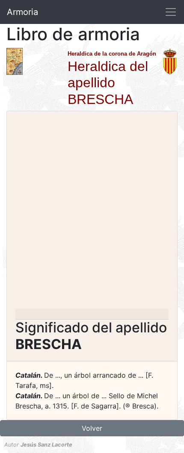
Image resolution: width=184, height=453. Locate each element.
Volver (92, 428)
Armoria (22, 12)
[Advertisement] (92, 213)
